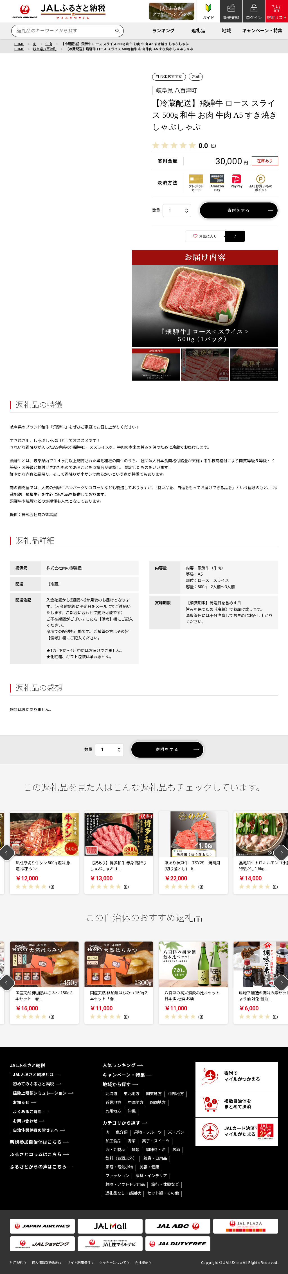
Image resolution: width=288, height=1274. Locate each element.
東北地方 (132, 1093)
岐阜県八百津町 (45, 49)
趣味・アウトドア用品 (125, 1184)
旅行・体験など (165, 1184)
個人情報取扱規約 (45, 1263)
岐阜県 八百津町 (176, 90)
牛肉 (48, 44)
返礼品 (198, 30)
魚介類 (122, 1132)
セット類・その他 (163, 1193)
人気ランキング (119, 1065)
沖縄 (132, 1111)
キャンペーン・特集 (262, 30)
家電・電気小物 (119, 1167)
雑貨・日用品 (155, 1158)
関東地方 (154, 1093)
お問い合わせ (25, 1121)
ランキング (163, 30)
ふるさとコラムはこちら (36, 1154)
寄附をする (239, 210)
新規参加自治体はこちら (36, 1142)
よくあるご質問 (27, 1111)
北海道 (111, 1093)
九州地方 (113, 1111)
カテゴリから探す (121, 1123)
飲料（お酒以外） (121, 1158)
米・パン (176, 1132)
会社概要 (141, 1263)
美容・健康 (149, 1167)
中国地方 (135, 1102)
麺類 (136, 1149)
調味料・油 (156, 1149)
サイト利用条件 (79, 1263)
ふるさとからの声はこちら (38, 1167)
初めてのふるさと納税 (33, 1084)
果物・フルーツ (148, 1132)
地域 (226, 30)
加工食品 (113, 1141)
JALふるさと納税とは (33, 1074)
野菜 (132, 1141)
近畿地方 (113, 1102)
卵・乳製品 (115, 1149)
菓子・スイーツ (156, 1141)
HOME (19, 44)
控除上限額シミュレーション (40, 1093)
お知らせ (21, 1102)
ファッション (117, 1175)
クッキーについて (112, 1263)
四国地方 (158, 1102)
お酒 (176, 1149)
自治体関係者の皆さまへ (35, 1130)
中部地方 (176, 1093)
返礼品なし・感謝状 (123, 1193)
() (213, 145)
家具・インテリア (151, 1175)
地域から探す (117, 1084)
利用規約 (16, 1263)
